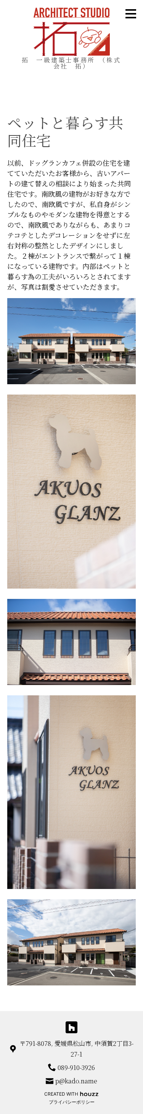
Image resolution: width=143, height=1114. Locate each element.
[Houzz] (71, 1027)
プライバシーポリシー (72, 1102)
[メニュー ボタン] (130, 13)
